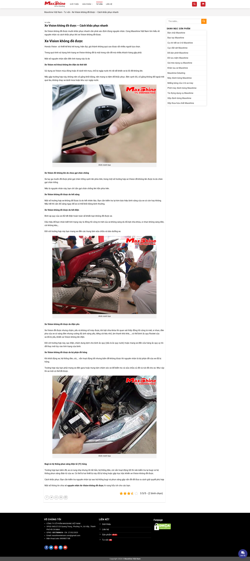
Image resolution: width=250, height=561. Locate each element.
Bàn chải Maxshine (176, 33)
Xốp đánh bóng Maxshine (179, 98)
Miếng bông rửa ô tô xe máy (180, 83)
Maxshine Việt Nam (53, 12)
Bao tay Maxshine (175, 37)
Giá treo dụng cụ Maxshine (179, 63)
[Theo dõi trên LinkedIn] (60, 547)
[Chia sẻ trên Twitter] (51, 497)
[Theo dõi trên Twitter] (51, 547)
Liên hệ (109, 4)
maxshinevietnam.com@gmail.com (66, 535)
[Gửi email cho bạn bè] (56, 497)
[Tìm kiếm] (194, 4)
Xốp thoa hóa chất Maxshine (180, 103)
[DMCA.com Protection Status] (162, 526)
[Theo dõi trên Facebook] (46, 547)
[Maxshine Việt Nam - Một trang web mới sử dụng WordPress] (55, 4)
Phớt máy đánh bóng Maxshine (181, 88)
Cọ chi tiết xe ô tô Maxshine (180, 43)
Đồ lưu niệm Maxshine (177, 58)
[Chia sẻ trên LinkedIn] (66, 497)
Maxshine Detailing (176, 73)
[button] (203, 4)
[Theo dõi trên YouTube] (65, 547)
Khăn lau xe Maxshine (177, 68)
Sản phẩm (86, 4)
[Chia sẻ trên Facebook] (47, 497)
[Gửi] (204, 21)
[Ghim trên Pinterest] (61, 497)
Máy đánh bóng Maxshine (179, 78)
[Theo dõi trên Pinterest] (56, 547)
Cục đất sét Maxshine (177, 48)
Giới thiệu (74, 4)
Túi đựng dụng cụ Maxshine (180, 93)
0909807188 (65, 538)
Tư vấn (99, 4)
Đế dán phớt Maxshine (177, 53)
